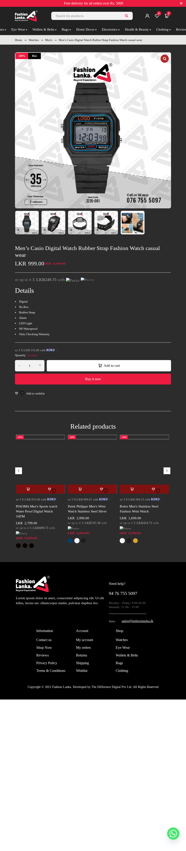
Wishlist (81, 671)
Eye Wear (123, 647)
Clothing (122, 671)
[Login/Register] (147, 16)
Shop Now (44, 647)
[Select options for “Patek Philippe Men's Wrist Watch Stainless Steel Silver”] (80, 489)
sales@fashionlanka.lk (137, 621)
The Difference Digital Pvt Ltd (111, 687)
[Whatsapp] (173, 833)
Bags (119, 663)
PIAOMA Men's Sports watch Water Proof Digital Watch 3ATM (36, 511)
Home (18, 40)
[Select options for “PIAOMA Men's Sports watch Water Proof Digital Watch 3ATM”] (28, 489)
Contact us (43, 640)
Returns (81, 655)
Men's (48, 40)
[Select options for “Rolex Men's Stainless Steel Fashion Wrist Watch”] (132, 489)
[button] (165, 59)
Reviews (42, 655)
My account (84, 640)
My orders (83, 647)
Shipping (82, 663)
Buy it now (93, 379)
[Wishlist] (30, 393)
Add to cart (112, 366)
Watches (34, 40)
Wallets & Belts (127, 655)
